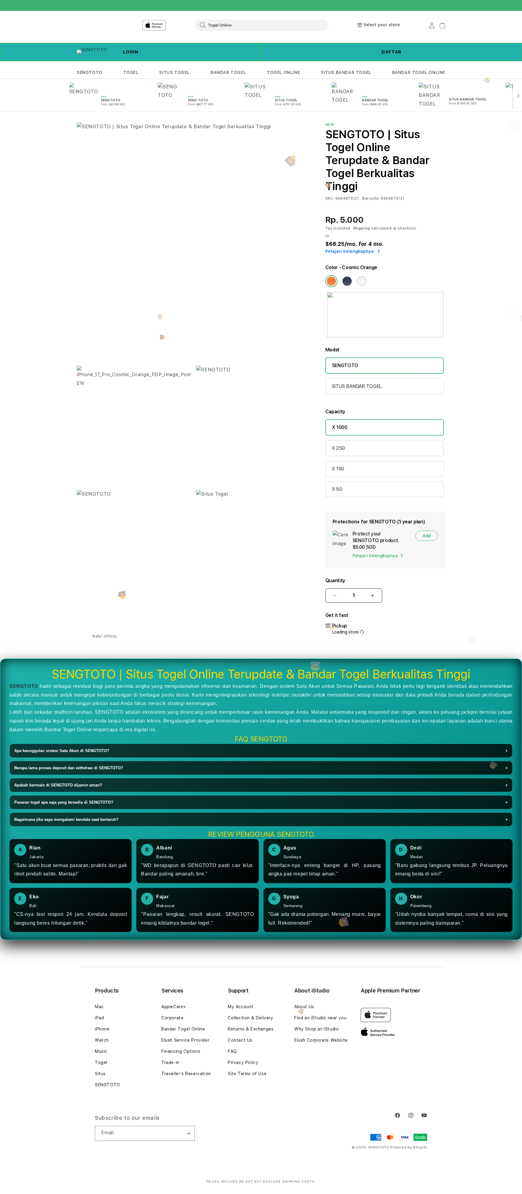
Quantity (335, 580)
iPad (99, 1017)
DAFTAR (391, 52)
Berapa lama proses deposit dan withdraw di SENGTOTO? (261, 768)
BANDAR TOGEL (228, 72)
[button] (89, 72)
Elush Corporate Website (321, 1040)
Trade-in (170, 1062)
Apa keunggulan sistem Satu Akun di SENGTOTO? (261, 750)
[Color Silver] (361, 281)
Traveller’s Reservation (186, 1073)
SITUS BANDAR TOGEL (346, 72)
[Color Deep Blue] (347, 281)
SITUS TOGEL (174, 72)
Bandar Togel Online (183, 1029)
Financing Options (180, 1051)
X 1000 (339, 427)
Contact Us (240, 1040)
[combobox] (261, 25)
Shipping (361, 228)
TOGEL (131, 72)
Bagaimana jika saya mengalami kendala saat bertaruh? (261, 819)
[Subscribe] (188, 1133)
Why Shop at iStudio (316, 1029)
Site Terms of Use (247, 1073)
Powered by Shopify (408, 1147)
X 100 (338, 469)
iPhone (102, 1029)
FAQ (232, 1051)
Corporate (172, 1017)
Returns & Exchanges (250, 1029)
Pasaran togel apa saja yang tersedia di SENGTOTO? (261, 802)
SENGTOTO (89, 72)
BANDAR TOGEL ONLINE (418, 72)
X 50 (337, 489)
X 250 (338, 448)
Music (101, 1051)
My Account (241, 1006)
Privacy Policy (243, 1062)
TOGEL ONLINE (283, 72)
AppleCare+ (173, 1006)
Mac (99, 1006)
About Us (304, 1006)
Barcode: (370, 198)
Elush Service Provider (185, 1040)
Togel (101, 1062)
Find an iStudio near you (320, 1017)
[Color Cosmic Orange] (331, 281)
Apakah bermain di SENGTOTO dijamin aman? (261, 785)
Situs (100, 1073)
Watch (102, 1040)
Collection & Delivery (250, 1017)
